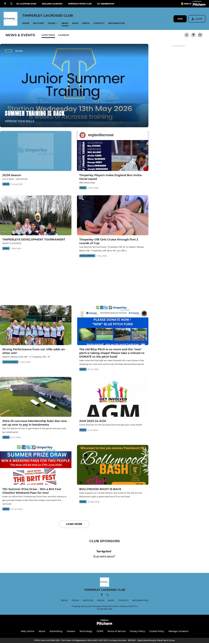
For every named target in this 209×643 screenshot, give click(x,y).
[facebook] (5, 4)
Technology (85, 631)
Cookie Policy (156, 631)
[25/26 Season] (35, 151)
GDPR (100, 631)
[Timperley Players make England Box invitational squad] (112, 151)
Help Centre (27, 631)
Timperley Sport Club (79, 4)
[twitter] (11, 4)
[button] (26, 23)
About (42, 631)
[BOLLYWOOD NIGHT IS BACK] (112, 465)
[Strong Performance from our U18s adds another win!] (35, 325)
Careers (71, 631)
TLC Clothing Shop (26, 4)
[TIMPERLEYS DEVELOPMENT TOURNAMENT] (35, 215)
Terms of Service (116, 631)
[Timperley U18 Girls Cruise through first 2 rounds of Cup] (112, 215)
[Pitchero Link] (199, 5)
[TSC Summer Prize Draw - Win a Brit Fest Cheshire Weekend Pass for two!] (35, 465)
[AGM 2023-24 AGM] (112, 397)
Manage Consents (178, 631)
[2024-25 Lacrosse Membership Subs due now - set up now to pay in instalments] (35, 397)
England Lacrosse (52, 4)
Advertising (56, 631)
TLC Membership (105, 4)
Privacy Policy (137, 631)
